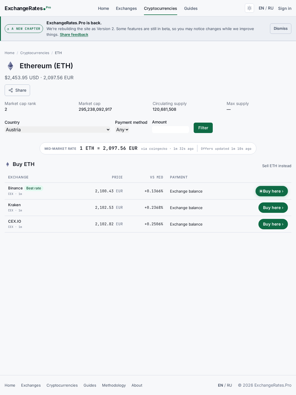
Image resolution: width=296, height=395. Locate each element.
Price (117, 177)
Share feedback (74, 34)
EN (261, 7)
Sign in (284, 8)
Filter (203, 127)
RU (270, 7)
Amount (159, 121)
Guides (191, 8)
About (137, 385)
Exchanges (126, 8)
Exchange (18, 177)
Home (103, 8)
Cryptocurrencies (160, 8)
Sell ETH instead (276, 165)
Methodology (114, 385)
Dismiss (282, 28)
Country (12, 122)
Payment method (131, 122)
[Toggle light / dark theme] (249, 8)
